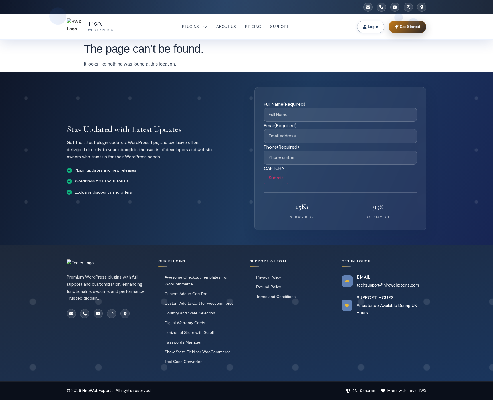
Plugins (190, 27)
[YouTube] (394, 7)
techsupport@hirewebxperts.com (388, 285)
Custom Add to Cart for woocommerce (199, 303)
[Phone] (381, 7)
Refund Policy (268, 287)
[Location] (421, 7)
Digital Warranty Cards (185, 322)
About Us (226, 27)
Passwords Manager (183, 342)
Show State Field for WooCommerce (198, 352)
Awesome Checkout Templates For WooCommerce (196, 280)
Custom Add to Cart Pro (186, 293)
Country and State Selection (190, 313)
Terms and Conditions (276, 296)
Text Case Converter (183, 361)
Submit (276, 178)
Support (279, 27)
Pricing (253, 27)
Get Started (409, 27)
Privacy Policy (268, 277)
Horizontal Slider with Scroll (189, 332)
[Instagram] (408, 7)
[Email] (368, 7)
